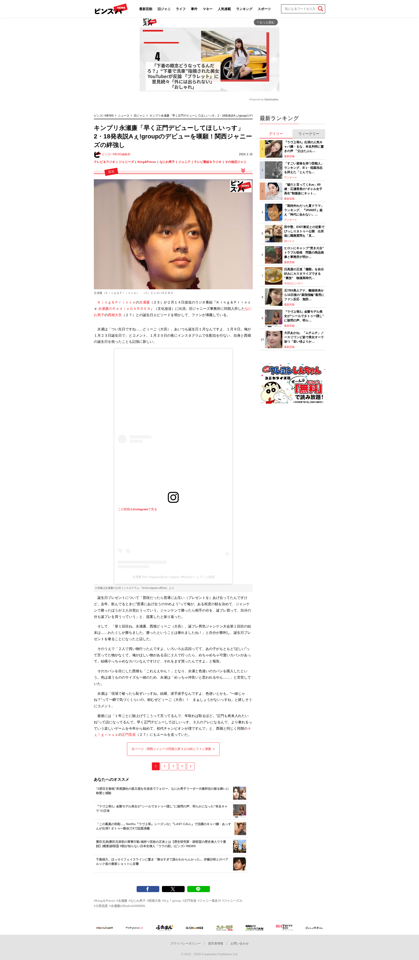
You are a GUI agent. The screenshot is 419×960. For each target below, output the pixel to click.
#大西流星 (101, 906)
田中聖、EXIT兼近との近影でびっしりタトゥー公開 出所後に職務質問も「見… (304, 231)
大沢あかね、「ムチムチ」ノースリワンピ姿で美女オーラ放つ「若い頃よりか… (304, 337)
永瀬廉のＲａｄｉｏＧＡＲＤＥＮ (124, 308)
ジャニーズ (126, 162)
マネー (208, 9)
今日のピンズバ (293, 283)
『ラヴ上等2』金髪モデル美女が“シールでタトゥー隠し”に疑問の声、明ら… (304, 316)
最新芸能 (145, 9)
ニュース (123, 115)
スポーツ (264, 9)
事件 (194, 9)
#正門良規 (189, 900)
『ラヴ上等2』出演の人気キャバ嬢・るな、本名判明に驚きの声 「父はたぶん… (304, 146)
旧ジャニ (164, 9)
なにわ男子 (167, 162)
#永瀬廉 (121, 900)
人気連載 (224, 9)
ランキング (244, 9)
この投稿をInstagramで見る (137, 509)
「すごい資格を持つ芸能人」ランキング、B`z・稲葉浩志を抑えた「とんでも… (304, 168)
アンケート (290, 177)
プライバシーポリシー (185, 943)
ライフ (181, 9)
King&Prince (146, 162)
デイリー (276, 134)
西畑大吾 (115, 315)
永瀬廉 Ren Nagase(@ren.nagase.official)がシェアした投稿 (173, 577)
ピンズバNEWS (104, 115)
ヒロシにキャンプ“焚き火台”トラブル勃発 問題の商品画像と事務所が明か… (304, 252)
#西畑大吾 (154, 900)
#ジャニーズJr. (232, 900)
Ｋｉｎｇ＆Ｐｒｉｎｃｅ (116, 302)
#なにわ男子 (137, 900)
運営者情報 (215, 943)
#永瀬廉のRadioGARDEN (127, 906)
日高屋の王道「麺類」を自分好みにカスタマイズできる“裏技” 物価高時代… (304, 273)
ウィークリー (308, 134)
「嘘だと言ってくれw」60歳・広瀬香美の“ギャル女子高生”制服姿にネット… (303, 189)
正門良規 (129, 734)
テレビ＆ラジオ (104, 162)
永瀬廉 (144, 302)
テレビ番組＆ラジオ (208, 162)
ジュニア (184, 162)
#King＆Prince (104, 900)
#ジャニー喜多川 (209, 900)
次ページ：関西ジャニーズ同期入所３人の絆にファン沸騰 (171, 749)
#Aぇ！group (171, 900)
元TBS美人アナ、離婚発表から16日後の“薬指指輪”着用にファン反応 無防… (304, 295)
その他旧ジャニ (235, 162)
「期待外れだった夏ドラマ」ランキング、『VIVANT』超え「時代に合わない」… (304, 210)
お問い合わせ (239, 943)
